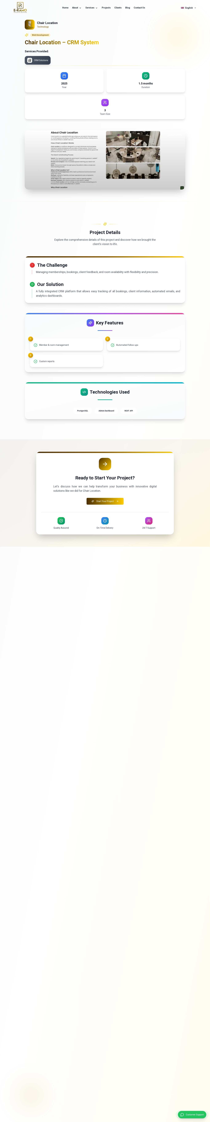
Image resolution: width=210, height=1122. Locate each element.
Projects (106, 7)
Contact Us (139, 7)
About (75, 7)
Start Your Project (105, 501)
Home (65, 7)
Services (89, 7)
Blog (127, 7)
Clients (118, 7)
